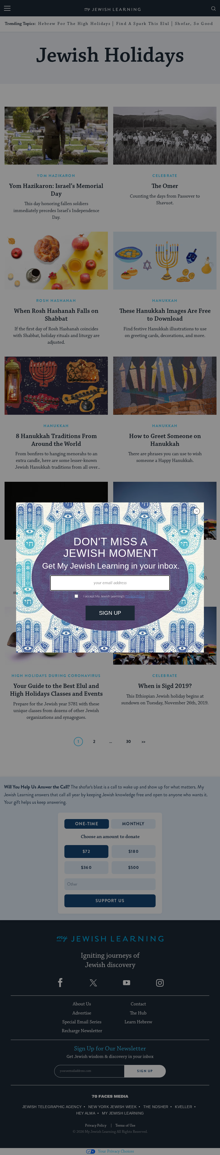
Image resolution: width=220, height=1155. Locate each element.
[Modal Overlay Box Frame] (110, 577)
